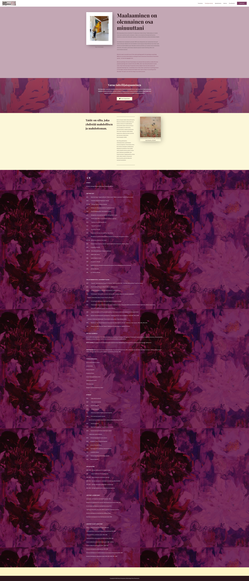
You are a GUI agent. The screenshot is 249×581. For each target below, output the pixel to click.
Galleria (225, 3)
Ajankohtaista (218, 3)
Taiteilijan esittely (209, 3)
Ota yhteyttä (232, 3)
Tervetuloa (200, 3)
